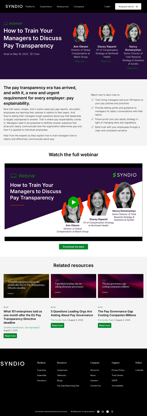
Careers (94, 380)
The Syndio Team (59, 320)
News (92, 375)
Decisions (41, 380)
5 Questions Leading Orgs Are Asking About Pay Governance (72, 313)
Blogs (59, 380)
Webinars (61, 375)
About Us (94, 370)
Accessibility (117, 385)
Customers (46, 6)
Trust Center (117, 375)
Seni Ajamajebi (31, 327)
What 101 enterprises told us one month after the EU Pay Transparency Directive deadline (23, 317)
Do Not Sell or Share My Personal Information (51, 412)
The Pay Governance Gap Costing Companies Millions (117, 313)
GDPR (114, 380)
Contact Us (95, 385)
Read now (10, 335)
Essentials (41, 375)
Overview (41, 370)
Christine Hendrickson (14, 327)
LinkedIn (139, 370)
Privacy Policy (118, 370)
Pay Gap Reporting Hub (68, 385)
